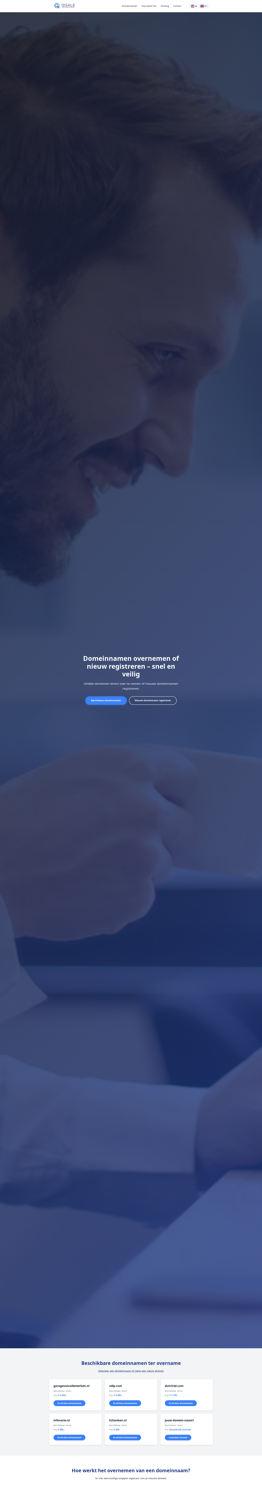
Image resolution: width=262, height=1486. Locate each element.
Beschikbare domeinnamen (106, 700)
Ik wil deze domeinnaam (69, 1403)
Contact (177, 5)
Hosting (165, 5)
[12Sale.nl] (64, 6)
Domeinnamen (129, 5)
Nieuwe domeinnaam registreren (153, 700)
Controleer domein (178, 1437)
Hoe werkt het (149, 5)
